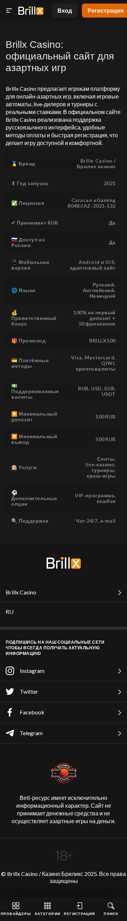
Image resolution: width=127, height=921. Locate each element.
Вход (65, 10)
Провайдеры (16, 913)
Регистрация (79, 913)
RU (9, 611)
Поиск (111, 913)
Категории (48, 913)
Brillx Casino (21, 592)
